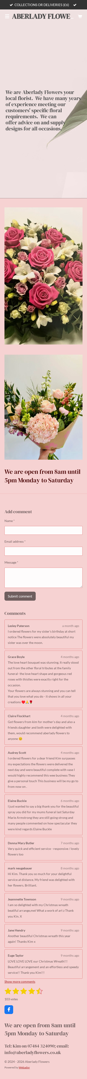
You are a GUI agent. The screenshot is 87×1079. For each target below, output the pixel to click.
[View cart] (80, 16)
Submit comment (20, 596)
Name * (9, 521)
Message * (11, 562)
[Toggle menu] (7, 16)
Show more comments (19, 981)
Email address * (15, 541)
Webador (24, 1067)
